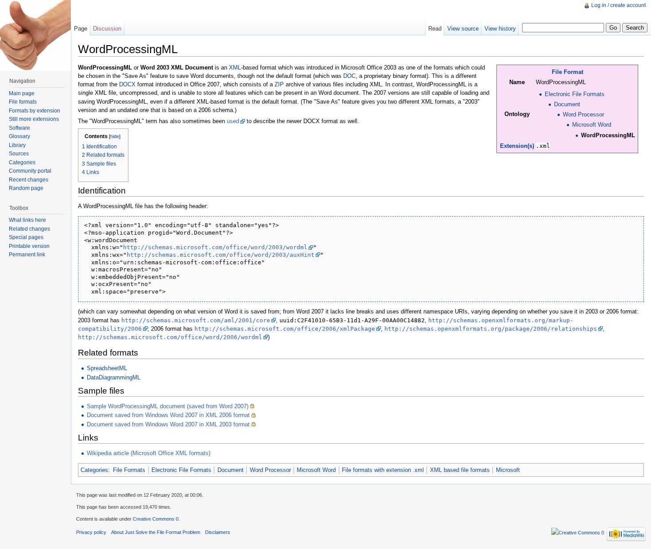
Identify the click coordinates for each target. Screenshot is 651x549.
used (233, 121)
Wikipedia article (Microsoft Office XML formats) (148, 453)
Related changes (29, 229)
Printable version (29, 246)
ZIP (279, 84)
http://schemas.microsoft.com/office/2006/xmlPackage (284, 328)
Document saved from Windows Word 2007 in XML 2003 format (168, 424)
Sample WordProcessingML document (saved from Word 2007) (167, 406)
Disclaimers (217, 532)
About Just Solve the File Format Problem (155, 532)
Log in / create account (618, 5)
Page (80, 28)
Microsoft (508, 470)
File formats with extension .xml (383, 470)
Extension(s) (517, 146)
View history (500, 28)
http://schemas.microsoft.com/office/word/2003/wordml (215, 247)
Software (19, 128)
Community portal (30, 171)
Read (435, 28)
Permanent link (27, 254)
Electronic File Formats (574, 94)
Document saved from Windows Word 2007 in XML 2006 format (168, 415)
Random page (26, 188)
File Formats (129, 470)
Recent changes (28, 180)
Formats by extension (34, 111)
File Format (567, 72)
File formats (23, 102)
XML (235, 67)
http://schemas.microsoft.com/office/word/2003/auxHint (220, 254)
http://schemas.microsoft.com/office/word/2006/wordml (170, 337)
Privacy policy (91, 532)
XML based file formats (460, 470)
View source (463, 28)
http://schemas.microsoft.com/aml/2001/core (195, 320)
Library (17, 145)
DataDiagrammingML (113, 377)
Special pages (26, 237)
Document (567, 104)
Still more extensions (34, 119)
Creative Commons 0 (155, 519)
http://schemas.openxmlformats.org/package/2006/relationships (490, 328)
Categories (94, 470)
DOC (349, 76)
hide (114, 136)
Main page (22, 93)
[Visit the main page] (35, 35)
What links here (27, 220)
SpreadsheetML (107, 368)
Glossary (19, 136)
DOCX (127, 84)
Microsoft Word (591, 124)
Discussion (107, 28)
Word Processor (583, 114)
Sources (19, 154)
